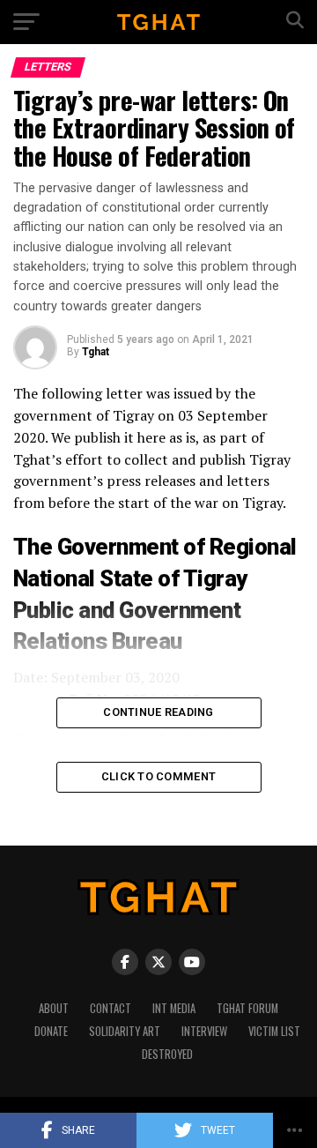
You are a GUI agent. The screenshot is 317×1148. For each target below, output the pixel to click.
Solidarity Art (124, 1031)
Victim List (274, 1031)
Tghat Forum (247, 1008)
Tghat (95, 352)
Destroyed (167, 1054)
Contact (110, 1008)
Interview (204, 1031)
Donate (51, 1031)
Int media (173, 1008)
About (54, 1008)
